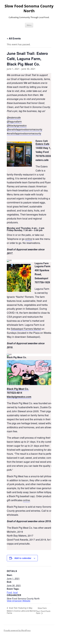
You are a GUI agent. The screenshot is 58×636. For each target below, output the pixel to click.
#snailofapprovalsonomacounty (24, 133)
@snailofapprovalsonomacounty (24, 129)
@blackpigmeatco (17, 125)
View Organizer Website (18, 600)
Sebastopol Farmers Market (26, 329)
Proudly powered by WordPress (17, 630)
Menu (29, 25)
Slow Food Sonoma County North (29, 8)
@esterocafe (14, 117)
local (15, 592)
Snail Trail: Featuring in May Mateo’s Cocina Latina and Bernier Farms (21, 610)
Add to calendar (22, 558)
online (28, 239)
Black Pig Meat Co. (18, 389)
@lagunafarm (14, 121)
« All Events (14, 38)
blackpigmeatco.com (19, 396)
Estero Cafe (42, 144)
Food (9, 592)
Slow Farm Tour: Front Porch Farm (43, 610)
